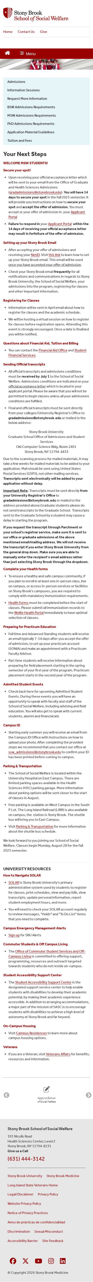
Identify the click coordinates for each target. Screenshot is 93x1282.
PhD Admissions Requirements (31, 124)
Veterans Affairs (58, 1054)
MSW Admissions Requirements (31, 115)
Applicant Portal (60, 224)
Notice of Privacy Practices (28, 1213)
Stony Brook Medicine (62, 1176)
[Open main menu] (28, 53)
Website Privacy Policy (24, 1204)
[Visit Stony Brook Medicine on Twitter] (25, 1261)
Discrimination (19, 1231)
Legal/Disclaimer (21, 1194)
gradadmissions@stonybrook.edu (35, 192)
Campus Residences (31, 1033)
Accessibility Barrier (23, 1241)
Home (8, 32)
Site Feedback (52, 1241)
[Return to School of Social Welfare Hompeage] (7, 52)
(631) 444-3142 (26, 1158)
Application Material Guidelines (31, 132)
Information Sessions (23, 90)
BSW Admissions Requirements (31, 107)
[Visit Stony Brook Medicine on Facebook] (13, 1261)
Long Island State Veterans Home (33, 1185)
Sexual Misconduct (48, 1231)
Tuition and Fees (19, 140)
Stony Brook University (25, 1176)
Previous (5, 1094)
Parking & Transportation (34, 826)
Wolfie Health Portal (28, 613)
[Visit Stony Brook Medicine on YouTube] (38, 1261)
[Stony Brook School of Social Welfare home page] (46, 14)
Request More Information (27, 99)
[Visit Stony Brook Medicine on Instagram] (51, 1261)
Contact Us (26, 32)
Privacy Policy (48, 1194)
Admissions (16, 82)
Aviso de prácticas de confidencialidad (37, 1222)
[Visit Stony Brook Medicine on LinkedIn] (63, 1261)
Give (43, 32)
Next (87, 1094)
